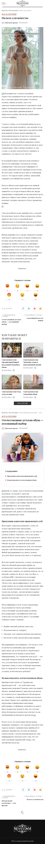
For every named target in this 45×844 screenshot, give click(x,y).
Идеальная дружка (11, 22)
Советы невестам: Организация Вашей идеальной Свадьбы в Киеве (11, 363)
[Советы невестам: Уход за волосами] (12, 382)
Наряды (28, 387)
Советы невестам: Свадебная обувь (30, 393)
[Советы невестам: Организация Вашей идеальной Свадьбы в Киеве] (12, 350)
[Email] (40, 308)
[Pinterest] (34, 308)
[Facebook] (23, 308)
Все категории (9, 14)
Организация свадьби (14, 355)
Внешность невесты (34, 353)
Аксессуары (30, 351)
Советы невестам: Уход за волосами (11, 393)
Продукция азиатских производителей (22, 476)
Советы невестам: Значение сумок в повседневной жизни (32, 362)
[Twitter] (29, 308)
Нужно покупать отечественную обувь (21, 480)
